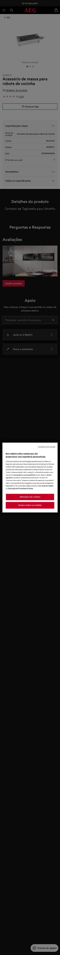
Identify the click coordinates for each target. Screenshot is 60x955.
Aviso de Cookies (47, 485)
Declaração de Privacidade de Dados (20, 488)
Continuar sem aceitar (46, 446)
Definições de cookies (30, 497)
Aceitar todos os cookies (30, 505)
